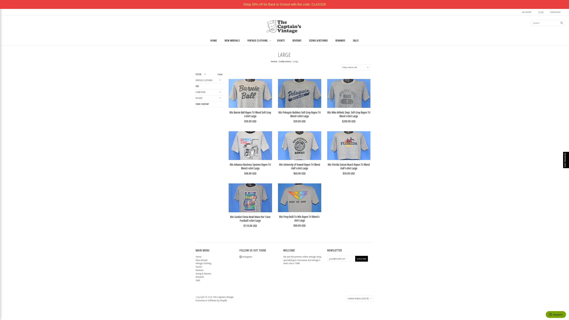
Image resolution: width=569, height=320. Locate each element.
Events (281, 40)
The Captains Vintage (223, 297)
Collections (285, 61)
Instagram (247, 256)
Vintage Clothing (257, 40)
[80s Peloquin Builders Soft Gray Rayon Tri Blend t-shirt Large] (299, 93)
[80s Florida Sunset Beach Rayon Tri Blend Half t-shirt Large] (348, 145)
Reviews (297, 40)
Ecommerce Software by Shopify (211, 300)
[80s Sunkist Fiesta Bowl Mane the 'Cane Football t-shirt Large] (250, 197)
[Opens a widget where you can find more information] (556, 315)
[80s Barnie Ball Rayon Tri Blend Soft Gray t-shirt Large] (250, 93)
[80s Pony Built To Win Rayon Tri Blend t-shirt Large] (299, 197)
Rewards (340, 40)
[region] (284, 4)
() (541, 12)
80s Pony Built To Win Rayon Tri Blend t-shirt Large (299, 218)
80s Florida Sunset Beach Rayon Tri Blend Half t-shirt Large (349, 166)
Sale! (356, 40)
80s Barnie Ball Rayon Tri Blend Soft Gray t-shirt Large (250, 114)
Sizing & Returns (318, 40)
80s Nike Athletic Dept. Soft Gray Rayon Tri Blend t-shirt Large (348, 114)
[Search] (562, 23)
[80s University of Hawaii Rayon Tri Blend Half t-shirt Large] (299, 145)
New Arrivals (232, 40)
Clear (220, 74)
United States (358, 298)
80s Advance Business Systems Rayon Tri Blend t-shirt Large (250, 166)
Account (527, 12)
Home (213, 40)
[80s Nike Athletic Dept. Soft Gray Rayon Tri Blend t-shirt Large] (348, 93)
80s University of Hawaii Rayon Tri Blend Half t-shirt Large (299, 166)
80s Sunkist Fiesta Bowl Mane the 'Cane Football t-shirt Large (250, 219)
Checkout (555, 12)
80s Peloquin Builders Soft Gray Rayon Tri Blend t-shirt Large (299, 114)
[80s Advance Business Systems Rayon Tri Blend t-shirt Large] (250, 145)
